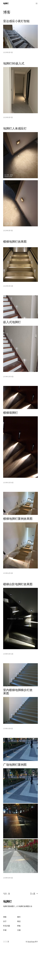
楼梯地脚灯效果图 (15, 241)
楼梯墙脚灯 (10, 412)
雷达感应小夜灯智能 (16, 21)
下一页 (34, 893)
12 (9, 893)
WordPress (31, 942)
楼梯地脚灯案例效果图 (17, 518)
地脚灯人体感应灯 (15, 128)
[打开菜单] (36, 3)
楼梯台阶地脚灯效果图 (17, 584)
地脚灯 (6, 3)
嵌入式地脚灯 (12, 322)
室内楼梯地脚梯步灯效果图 (17, 691)
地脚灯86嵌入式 (13, 63)
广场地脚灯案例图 (15, 764)
